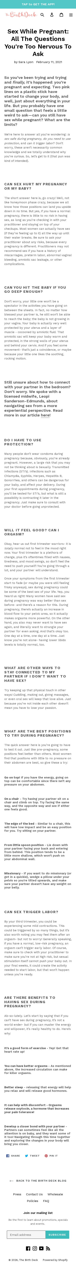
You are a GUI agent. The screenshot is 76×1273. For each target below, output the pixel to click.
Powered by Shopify (55, 1260)
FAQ (46, 1201)
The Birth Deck (28, 1260)
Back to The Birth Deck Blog (40, 1180)
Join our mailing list (38, 1213)
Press (17, 1194)
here (45, 415)
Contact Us (34, 1194)
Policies (32, 1201)
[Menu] (71, 14)
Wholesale (55, 1194)
